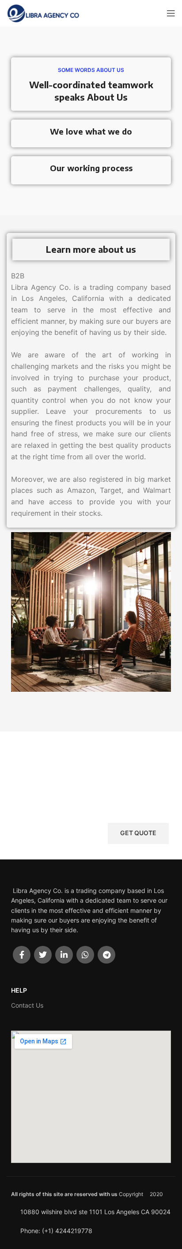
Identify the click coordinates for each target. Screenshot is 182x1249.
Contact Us (27, 1005)
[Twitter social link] (43, 955)
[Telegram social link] (106, 955)
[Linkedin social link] (64, 955)
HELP (19, 990)
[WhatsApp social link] (85, 955)
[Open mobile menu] (171, 13)
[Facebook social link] (21, 955)
